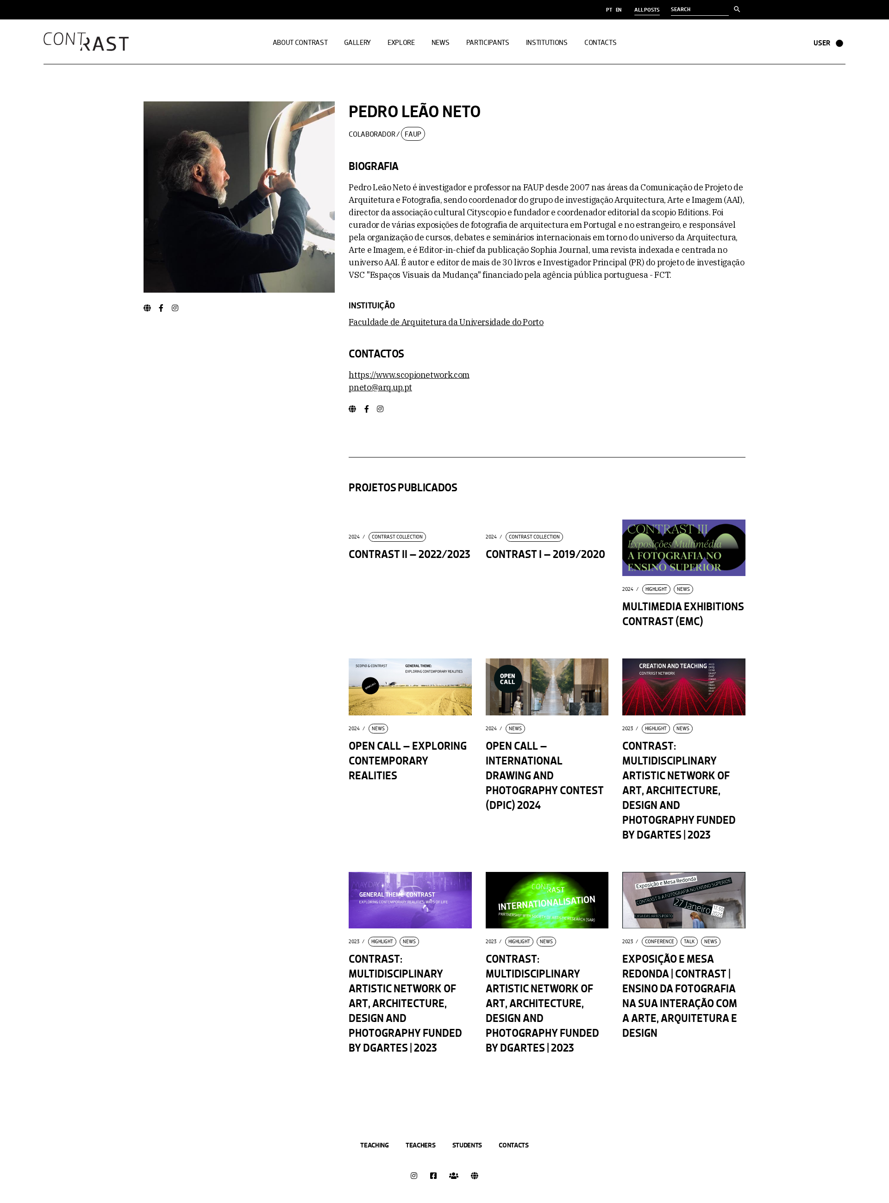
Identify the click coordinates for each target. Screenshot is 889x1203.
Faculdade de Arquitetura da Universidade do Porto (446, 322)
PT (609, 9)
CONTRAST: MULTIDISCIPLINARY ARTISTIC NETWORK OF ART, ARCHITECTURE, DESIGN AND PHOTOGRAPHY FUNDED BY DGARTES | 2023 (679, 790)
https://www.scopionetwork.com (409, 375)
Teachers (421, 1145)
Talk (689, 942)
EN (619, 9)
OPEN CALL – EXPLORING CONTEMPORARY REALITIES (408, 761)
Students (467, 1145)
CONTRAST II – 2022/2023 (409, 554)
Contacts (514, 1145)
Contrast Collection (397, 537)
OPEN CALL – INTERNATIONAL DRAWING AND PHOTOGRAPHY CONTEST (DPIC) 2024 (545, 775)
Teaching (374, 1145)
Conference (659, 942)
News (683, 589)
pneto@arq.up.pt (380, 387)
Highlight (656, 589)
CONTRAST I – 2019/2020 (545, 554)
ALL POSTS (647, 9)
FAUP (413, 134)
